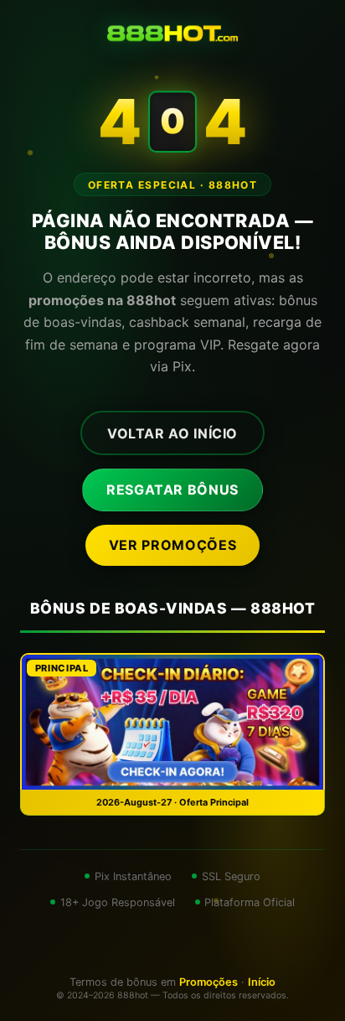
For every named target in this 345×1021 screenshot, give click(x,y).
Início (261, 982)
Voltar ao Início (172, 433)
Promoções (208, 982)
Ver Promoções (172, 544)
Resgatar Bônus (172, 489)
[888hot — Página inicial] (172, 33)
